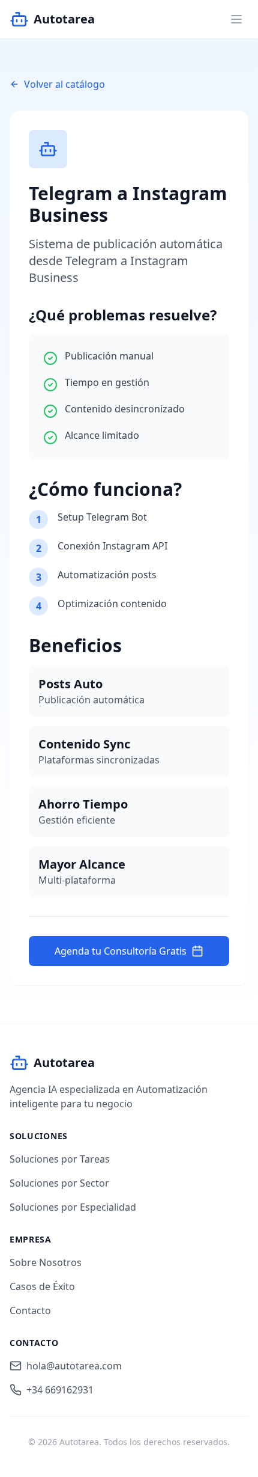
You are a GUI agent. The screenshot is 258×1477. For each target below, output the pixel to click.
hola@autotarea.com (74, 1365)
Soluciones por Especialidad (73, 1207)
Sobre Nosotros (46, 1262)
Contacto (30, 1310)
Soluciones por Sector (59, 1183)
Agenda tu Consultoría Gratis (121, 951)
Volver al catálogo (64, 84)
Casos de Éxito (42, 1286)
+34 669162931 (60, 1389)
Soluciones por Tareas (60, 1159)
